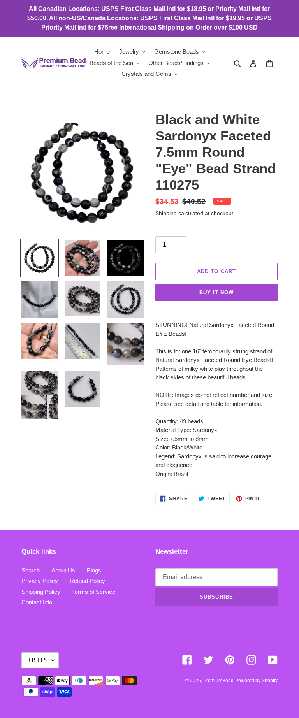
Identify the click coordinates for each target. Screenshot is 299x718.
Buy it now (216, 292)
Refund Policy (87, 581)
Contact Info (36, 602)
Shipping (166, 213)
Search (30, 570)
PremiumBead (218, 680)
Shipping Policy (40, 591)
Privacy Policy (39, 581)
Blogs (94, 570)
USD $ (38, 660)
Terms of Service (93, 591)
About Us (63, 570)
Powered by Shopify (256, 680)
